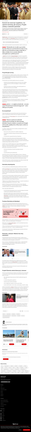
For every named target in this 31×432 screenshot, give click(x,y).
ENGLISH (2, 395)
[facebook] (22, 311)
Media (17, 338)
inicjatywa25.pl (14, 261)
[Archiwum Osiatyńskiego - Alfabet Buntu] (15, 424)
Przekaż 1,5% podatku (4, 389)
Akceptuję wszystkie (26, 429)
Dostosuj (20, 429)
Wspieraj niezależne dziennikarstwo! (5, 379)
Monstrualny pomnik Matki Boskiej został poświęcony (8, 340)
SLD (7, 38)
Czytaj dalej (11, 344)
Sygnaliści (2, 394)
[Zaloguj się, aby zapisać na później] (26, 338)
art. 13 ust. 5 (7, 168)
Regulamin (2, 403)
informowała (6, 195)
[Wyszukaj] (29, 1)
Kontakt (2, 392)
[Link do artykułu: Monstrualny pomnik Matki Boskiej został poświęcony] (9, 334)
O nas (1, 386)
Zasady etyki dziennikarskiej (4, 401)
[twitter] (24, 311)
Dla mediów (2, 406)
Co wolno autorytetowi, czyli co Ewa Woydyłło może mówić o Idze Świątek (21, 341)
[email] (26, 311)
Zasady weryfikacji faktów (4, 400)
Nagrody (2, 391)
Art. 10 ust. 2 (13, 116)
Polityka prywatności (3, 404)
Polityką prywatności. (12, 427)
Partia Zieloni (13, 38)
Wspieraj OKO (2, 388)
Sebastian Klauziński (9, 322)
